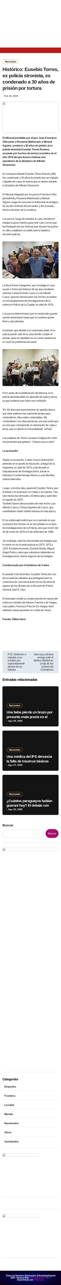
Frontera (9, 1095)
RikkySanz (39, 1280)
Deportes (10, 1086)
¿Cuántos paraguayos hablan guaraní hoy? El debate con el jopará (29, 805)
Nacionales (10, 61)
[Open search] (14, 50)
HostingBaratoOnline (39, 1277)
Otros (7, 1132)
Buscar (7, 825)
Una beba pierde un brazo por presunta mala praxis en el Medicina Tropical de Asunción (30, 716)
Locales (9, 1105)
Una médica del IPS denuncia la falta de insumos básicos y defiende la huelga (29, 761)
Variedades (11, 1141)
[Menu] (6, 50)
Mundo (8, 1114)
